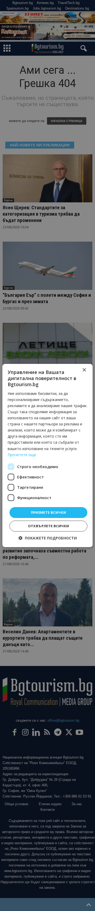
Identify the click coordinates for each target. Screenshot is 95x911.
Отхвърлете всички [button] (48, 526)
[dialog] (47, 455)
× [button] (84, 370)
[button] (47, 538)
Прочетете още (22, 454)
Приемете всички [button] (48, 512)
